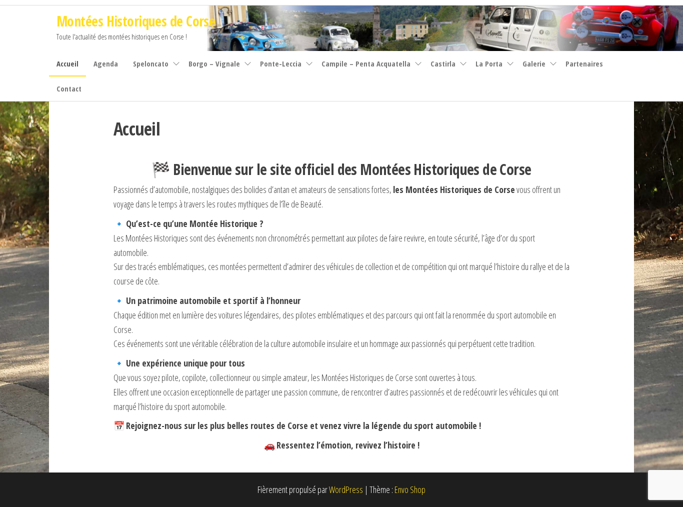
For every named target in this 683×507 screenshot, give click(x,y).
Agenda (106, 63)
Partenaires (584, 63)
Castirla (443, 63)
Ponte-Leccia (281, 63)
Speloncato (150, 63)
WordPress (346, 490)
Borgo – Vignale (214, 63)
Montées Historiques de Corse (135, 21)
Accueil (67, 63)
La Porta (489, 63)
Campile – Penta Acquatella (366, 63)
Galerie (534, 63)
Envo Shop (410, 490)
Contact (69, 89)
